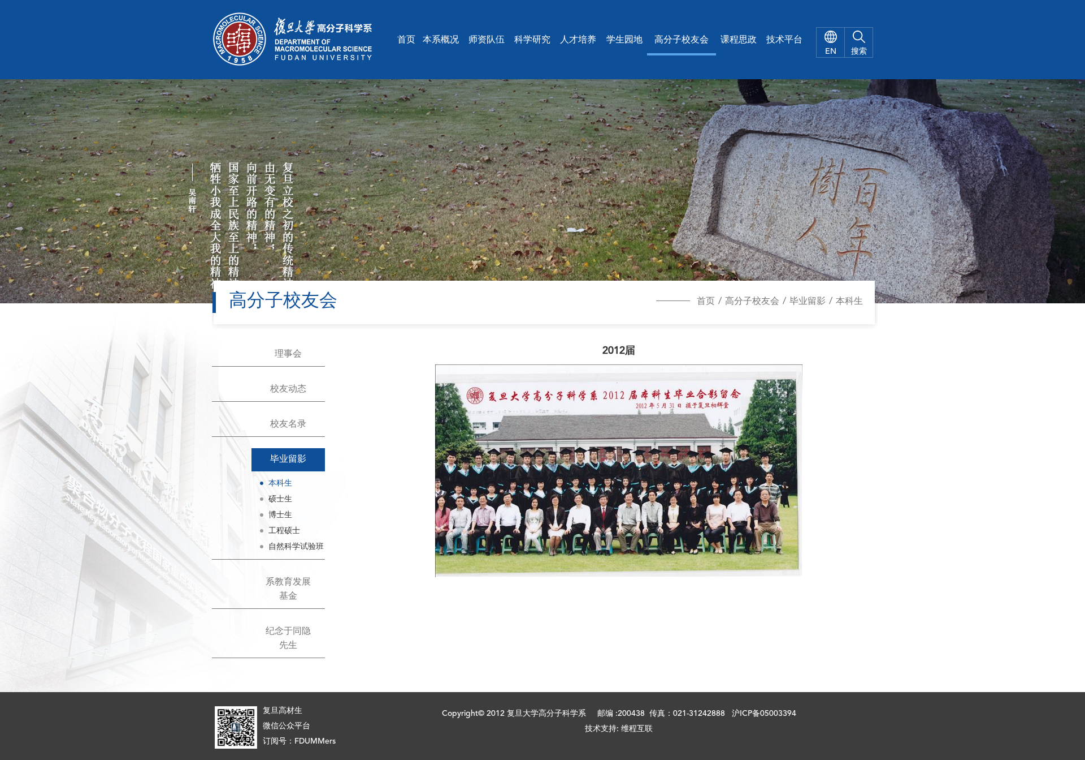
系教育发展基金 (288, 589)
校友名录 (288, 424)
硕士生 (280, 499)
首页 (406, 40)
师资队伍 (486, 40)
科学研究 (532, 40)
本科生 (849, 301)
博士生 (280, 515)
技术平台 (784, 40)
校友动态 (288, 389)
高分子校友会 (681, 40)
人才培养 (578, 40)
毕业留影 (807, 301)
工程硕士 (284, 531)
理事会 (288, 354)
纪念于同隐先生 (288, 638)
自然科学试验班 (296, 547)
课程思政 (739, 40)
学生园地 (624, 40)
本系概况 (441, 40)
